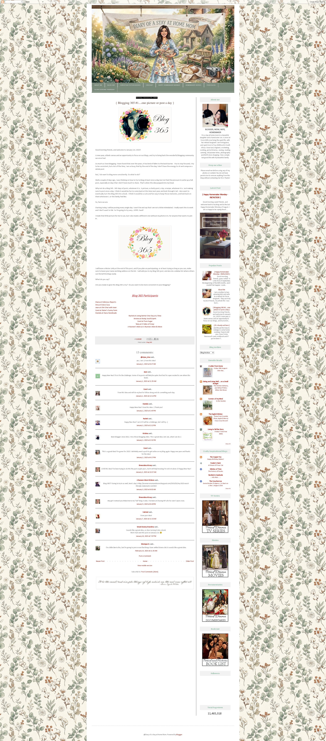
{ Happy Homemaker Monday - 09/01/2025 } (221, 273)
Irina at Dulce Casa (102, 305)
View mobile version (145, 566)
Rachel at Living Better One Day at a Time (145, 316)
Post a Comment (145, 556)
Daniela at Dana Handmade (106, 313)
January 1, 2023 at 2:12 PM (146, 425)
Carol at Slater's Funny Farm (106, 310)
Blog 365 (111, 85)
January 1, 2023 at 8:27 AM (146, 364)
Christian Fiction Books (130, 85)
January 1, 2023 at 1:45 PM (146, 411)
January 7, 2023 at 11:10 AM (146, 519)
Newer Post (100, 561)
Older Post (190, 561)
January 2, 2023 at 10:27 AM (146, 472)
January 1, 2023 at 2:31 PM (146, 440)
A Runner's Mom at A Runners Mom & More (145, 327)
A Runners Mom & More (145, 480)
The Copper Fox (215, 457)
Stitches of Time (215, 469)
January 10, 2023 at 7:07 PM (146, 536)
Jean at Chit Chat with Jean (106, 308)
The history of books (215, 471)
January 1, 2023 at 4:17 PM (146, 458)
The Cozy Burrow (215, 481)
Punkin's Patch (215, 463)
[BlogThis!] (150, 339)
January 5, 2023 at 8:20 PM (146, 504)
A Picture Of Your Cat (215, 465)
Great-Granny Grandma (145, 527)
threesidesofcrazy (145, 465)
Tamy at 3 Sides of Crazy (145, 324)
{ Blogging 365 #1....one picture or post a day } (221, 309)
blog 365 (149, 342)
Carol (145, 389)
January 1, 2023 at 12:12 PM (146, 396)
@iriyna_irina (145, 357)
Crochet (149, 85)
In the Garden (221, 401)
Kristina (145, 433)
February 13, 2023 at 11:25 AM (146, 551)
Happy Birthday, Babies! (215, 459)
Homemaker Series (193, 85)
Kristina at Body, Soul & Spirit (145, 319)
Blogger (179, 735)
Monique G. (145, 544)
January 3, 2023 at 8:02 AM (146, 489)
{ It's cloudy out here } (221, 325)
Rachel (145, 419)
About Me (98, 85)
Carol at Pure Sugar (144, 321)
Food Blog (211, 85)
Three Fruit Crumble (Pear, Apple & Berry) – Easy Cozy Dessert (221, 418)
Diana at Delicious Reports (105, 302)
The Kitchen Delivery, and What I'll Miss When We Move (221, 388)
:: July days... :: (215, 477)
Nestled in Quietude (215, 475)
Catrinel (145, 512)
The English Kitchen (215, 414)
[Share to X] (152, 339)
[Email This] (148, 339)
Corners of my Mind (215, 399)
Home (145, 561)
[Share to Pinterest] (157, 339)
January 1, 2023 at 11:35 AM (146, 381)
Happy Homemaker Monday (169, 85)
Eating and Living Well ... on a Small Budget (215, 383)
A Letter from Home (215, 366)
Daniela (145, 404)
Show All (228, 444)
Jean (145, 372)
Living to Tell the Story (215, 429)
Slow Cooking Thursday (104, 89)
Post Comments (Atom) (149, 572)
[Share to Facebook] (155, 339)
